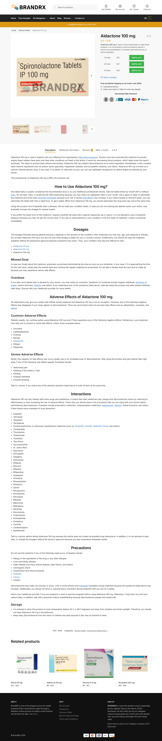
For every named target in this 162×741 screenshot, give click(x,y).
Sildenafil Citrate (100, 426)
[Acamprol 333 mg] (135, 663)
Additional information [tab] (69, 150)
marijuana (83, 585)
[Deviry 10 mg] (27, 663)
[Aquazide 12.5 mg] (150, 36)
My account (120, 9)
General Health (24, 30)
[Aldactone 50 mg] (147, 36)
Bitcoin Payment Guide (69, 716)
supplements (107, 405)
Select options (27, 691)
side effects (88, 198)
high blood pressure (88, 157)
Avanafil (88, 426)
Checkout (147, 9)
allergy (14, 308)
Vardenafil (79, 426)
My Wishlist (106, 9)
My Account (64, 706)
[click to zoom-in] (53, 75)
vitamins (118, 405)
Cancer (16, 577)
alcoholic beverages (47, 198)
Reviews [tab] (87, 150)
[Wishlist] (39, 651)
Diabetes (17, 574)
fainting (37, 285)
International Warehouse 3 (97, 631)
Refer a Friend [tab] (102, 150)
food (13, 195)
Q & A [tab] (114, 150)
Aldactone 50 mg (21, 249)
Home (14, 30)
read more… (34, 714)
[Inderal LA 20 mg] (63, 663)
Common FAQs (65, 712)
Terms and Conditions (68, 719)
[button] (147, 18)
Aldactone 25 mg (21, 246)
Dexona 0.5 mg (89, 682)
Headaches (18, 341)
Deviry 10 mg (16, 682)
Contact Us (64, 709)
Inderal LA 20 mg (54, 682)
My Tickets (134, 9)
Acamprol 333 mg (126, 682)
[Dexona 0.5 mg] (99, 663)
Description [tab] (50, 150)
